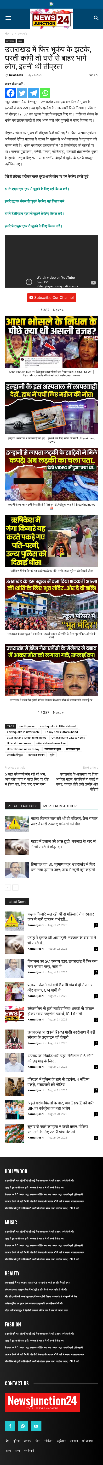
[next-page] (15, 887)
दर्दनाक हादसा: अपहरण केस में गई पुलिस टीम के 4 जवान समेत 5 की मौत (36, 1289)
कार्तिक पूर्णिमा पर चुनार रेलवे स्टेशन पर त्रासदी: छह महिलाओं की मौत (34, 1303)
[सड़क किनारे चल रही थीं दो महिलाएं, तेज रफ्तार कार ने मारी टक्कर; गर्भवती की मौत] (17, 824)
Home (9, 33)
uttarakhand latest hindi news (26, 737)
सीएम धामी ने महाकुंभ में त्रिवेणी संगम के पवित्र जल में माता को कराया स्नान (36, 1310)
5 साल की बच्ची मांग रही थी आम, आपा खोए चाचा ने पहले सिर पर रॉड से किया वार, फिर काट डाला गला (27, 779)
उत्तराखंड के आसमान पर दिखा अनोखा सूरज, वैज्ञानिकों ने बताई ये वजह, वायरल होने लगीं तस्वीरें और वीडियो (77, 782)
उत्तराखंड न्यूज (73, 749)
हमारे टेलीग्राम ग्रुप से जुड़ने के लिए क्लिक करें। (35, 213)
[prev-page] (8, 887)
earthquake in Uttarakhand (58, 726)
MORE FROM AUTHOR (60, 806)
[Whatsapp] (45, 93)
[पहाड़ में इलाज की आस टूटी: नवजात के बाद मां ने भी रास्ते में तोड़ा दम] (17, 847)
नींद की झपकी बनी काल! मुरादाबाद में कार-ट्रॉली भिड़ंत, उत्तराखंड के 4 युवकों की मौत (41, 1296)
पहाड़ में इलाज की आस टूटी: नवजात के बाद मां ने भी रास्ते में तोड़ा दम (34, 1187)
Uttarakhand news (19, 743)
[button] (58, 310)
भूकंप (52, 754)
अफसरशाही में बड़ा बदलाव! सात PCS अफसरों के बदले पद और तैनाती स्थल (37, 1282)
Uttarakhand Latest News (68, 737)
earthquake (27, 726)
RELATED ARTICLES (23, 806)
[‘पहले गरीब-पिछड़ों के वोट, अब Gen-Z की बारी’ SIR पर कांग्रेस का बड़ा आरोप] (14, 1109)
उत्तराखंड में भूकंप (15, 754)
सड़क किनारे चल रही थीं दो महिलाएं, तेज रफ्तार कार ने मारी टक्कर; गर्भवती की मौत (39, 1180)
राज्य (20, 41)
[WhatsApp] (23, 1426)
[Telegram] (33, 93)
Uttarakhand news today (23, 749)
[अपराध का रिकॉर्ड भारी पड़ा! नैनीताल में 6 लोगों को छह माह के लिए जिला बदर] (14, 1062)
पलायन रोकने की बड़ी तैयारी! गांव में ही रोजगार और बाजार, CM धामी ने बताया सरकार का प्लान (44, 1201)
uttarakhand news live (51, 743)
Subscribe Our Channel (54, 297)
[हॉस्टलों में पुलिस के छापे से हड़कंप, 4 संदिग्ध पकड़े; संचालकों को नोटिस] (14, 1086)
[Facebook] (10, 93)
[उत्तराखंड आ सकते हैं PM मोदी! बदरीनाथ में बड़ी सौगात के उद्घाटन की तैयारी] (14, 1039)
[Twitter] (22, 93)
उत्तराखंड (22, 33)
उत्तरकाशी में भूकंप (53, 749)
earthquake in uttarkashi (23, 732)
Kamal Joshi (36, 925)
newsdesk (16, 75)
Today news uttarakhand (61, 732)
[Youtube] (36, 1426)
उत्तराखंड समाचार (36, 754)
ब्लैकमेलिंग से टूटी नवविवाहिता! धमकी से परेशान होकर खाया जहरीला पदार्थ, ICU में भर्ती (42, 1208)
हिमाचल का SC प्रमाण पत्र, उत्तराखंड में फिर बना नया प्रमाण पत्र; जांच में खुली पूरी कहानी (44, 1194)
